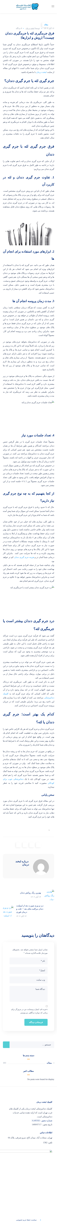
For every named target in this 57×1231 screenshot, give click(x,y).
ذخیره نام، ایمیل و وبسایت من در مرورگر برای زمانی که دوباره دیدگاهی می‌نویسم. (29, 1011)
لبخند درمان (30, 28)
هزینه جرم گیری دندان (24, 557)
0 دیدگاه (19, 28)
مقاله (46, 25)
